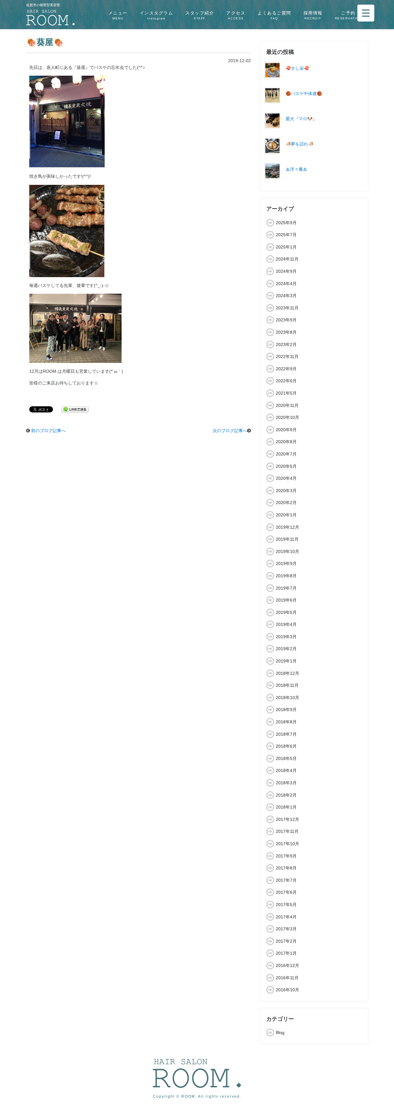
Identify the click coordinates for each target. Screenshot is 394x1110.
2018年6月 (286, 746)
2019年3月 (286, 636)
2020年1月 (286, 514)
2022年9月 (286, 368)
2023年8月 (286, 332)
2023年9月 (286, 319)
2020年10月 (287, 417)
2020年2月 (286, 502)
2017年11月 (287, 831)
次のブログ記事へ (230, 430)
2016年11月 (287, 977)
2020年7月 (286, 454)
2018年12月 (287, 673)
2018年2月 (286, 795)
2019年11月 (287, 539)
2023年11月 (287, 307)
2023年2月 (286, 344)
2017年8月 (286, 867)
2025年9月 (286, 222)
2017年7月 (286, 880)
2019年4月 (286, 624)
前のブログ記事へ (48, 430)
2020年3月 (286, 490)
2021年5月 (286, 393)
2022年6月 (286, 380)
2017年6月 (286, 892)
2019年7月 (286, 588)
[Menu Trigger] (365, 13)
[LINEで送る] (75, 409)
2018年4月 (286, 770)
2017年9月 (286, 855)
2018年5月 (286, 758)
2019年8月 (286, 575)
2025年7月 (286, 234)
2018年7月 (286, 734)
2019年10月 (287, 551)
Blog (280, 1032)
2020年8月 (286, 441)
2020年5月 (286, 466)
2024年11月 (287, 259)
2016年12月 (287, 965)
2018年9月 (286, 709)
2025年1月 (286, 247)
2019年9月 (286, 563)
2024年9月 (286, 271)
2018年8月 (286, 721)
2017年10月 (287, 843)
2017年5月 (286, 904)
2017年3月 (286, 928)
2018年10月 (287, 697)
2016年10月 (287, 989)
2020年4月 (286, 478)
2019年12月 (287, 527)
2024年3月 (286, 295)
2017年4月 (286, 916)
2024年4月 (286, 283)
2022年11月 (287, 356)
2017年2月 (286, 941)
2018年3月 (286, 782)
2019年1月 (286, 660)
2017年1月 (286, 953)
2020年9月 (286, 429)
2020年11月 (287, 405)
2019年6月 (286, 600)
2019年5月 (286, 612)
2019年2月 (286, 648)
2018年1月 (286, 807)
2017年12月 (287, 819)
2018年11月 (287, 685)
